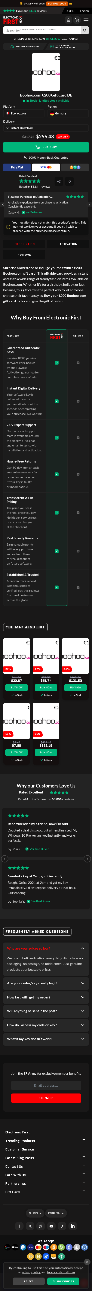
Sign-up (46, 1098)
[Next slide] (89, 204)
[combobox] (70, 11)
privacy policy (31, 1272)
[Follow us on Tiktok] (62, 1226)
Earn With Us (15, 1174)
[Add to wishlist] (69, 181)
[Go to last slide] (3, 204)
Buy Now (50, 147)
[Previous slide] (4, 858)
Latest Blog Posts (19, 1157)
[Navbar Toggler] (86, 20)
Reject (29, 1281)
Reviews (24, 255)
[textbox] (70, 11)
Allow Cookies (63, 1281)
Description (25, 244)
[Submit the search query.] (85, 30)
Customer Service (19, 1149)
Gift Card (12, 1192)
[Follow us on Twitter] (30, 1226)
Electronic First (17, 1132)
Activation (68, 244)
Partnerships (15, 1183)
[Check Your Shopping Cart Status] (77, 20)
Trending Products (20, 1140)
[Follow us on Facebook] (19, 1226)
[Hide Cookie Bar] (87, 1262)
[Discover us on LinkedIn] (72, 1226)
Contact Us (14, 1166)
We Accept (46, 1240)
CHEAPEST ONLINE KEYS (44, 38)
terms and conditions (61, 1272)
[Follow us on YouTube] (51, 1226)
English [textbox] (84, 11)
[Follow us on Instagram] (40, 1226)
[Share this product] (59, 181)
